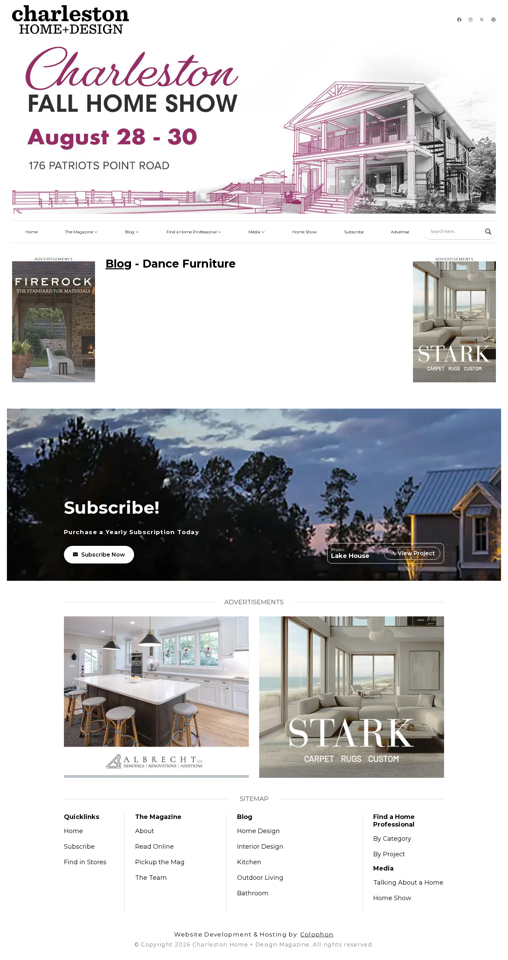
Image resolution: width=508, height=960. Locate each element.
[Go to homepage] (70, 19)
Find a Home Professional (192, 231)
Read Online (154, 846)
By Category (392, 838)
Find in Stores (85, 862)
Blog (130, 231)
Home (32, 231)
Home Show (304, 231)
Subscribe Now (103, 554)
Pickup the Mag (160, 862)
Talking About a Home (408, 882)
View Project (416, 553)
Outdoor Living (260, 878)
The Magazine (79, 231)
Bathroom (253, 893)
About (144, 831)
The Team (151, 878)
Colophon (317, 934)
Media (254, 231)
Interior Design (260, 846)
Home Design (258, 831)
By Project (389, 854)
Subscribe (354, 231)
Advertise (400, 231)
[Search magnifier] (488, 231)
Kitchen (249, 862)
